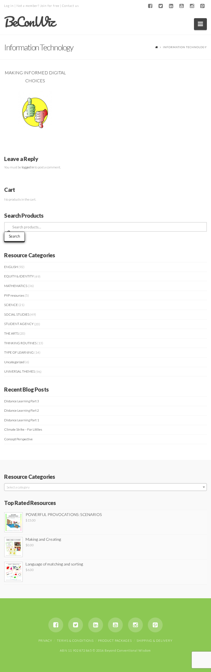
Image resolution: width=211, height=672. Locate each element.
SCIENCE (11, 305)
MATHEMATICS (15, 286)
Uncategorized (14, 362)
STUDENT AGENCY (19, 324)
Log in (9, 5)
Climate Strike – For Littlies (23, 429)
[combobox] (105, 487)
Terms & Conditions (75, 640)
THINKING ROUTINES (20, 343)
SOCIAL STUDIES (16, 314)
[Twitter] (160, 6)
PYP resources (14, 295)
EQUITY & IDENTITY (19, 276)
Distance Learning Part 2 (21, 410)
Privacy (45, 640)
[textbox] (105, 487)
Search (14, 236)
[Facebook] (150, 6)
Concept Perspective (18, 439)
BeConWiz (29, 22)
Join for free (49, 5)
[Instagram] (192, 6)
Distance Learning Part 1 (21, 420)
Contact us (70, 5)
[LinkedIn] (171, 6)
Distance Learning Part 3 (21, 401)
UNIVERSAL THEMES (19, 371)
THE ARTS (11, 333)
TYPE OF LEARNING (19, 352)
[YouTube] (181, 6)
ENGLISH (11, 267)
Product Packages (115, 640)
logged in (28, 167)
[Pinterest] (202, 6)
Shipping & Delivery (155, 640)
